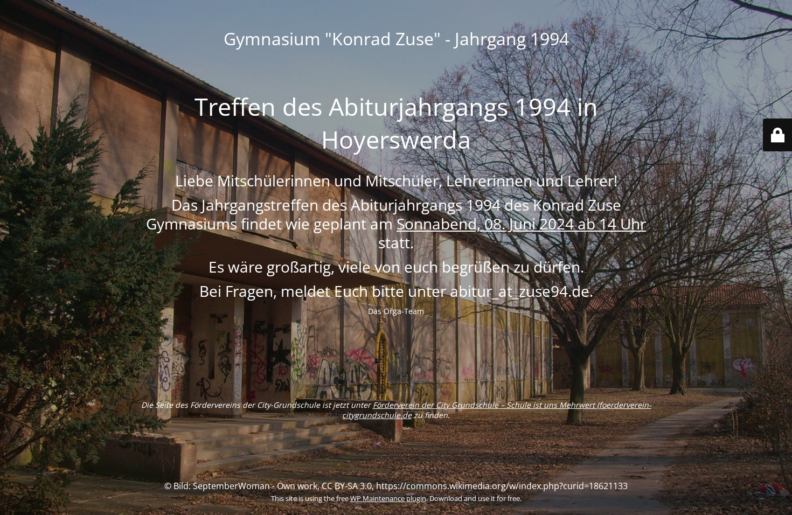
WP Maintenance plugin (388, 498)
